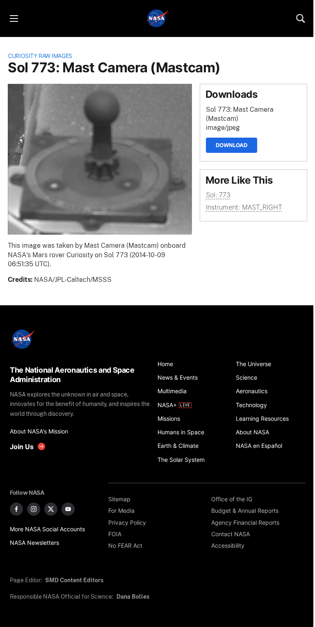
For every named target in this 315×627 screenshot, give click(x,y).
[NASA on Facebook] (16, 509)
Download (231, 145)
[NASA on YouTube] (68, 509)
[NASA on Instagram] (33, 509)
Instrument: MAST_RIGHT (244, 207)
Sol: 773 (218, 195)
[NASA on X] (50, 509)
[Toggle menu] (13, 18)
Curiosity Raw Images (40, 55)
